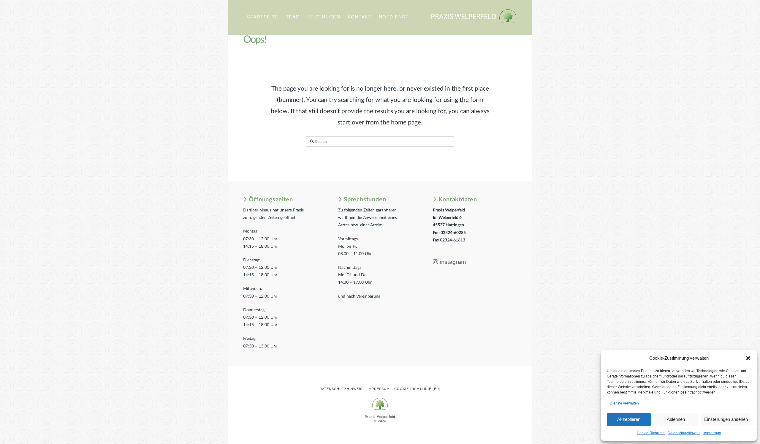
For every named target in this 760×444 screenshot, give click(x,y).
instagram (452, 262)
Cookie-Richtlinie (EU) (417, 389)
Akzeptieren (628, 419)
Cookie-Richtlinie (651, 433)
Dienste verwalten (624, 403)
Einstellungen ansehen (726, 419)
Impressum (712, 433)
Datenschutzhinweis (684, 433)
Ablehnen (676, 419)
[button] (748, 358)
